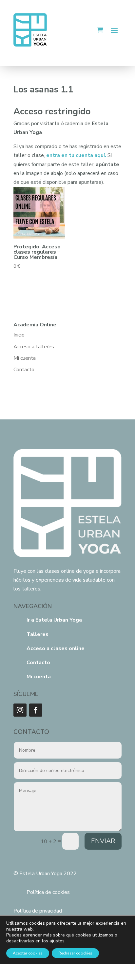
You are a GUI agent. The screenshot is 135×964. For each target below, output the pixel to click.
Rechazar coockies (75, 953)
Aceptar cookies (28, 953)
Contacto (23, 369)
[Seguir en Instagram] (20, 710)
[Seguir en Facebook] (35, 710)
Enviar (103, 841)
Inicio (19, 334)
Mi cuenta (24, 358)
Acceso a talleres (33, 346)
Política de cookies (48, 892)
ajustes (57, 941)
